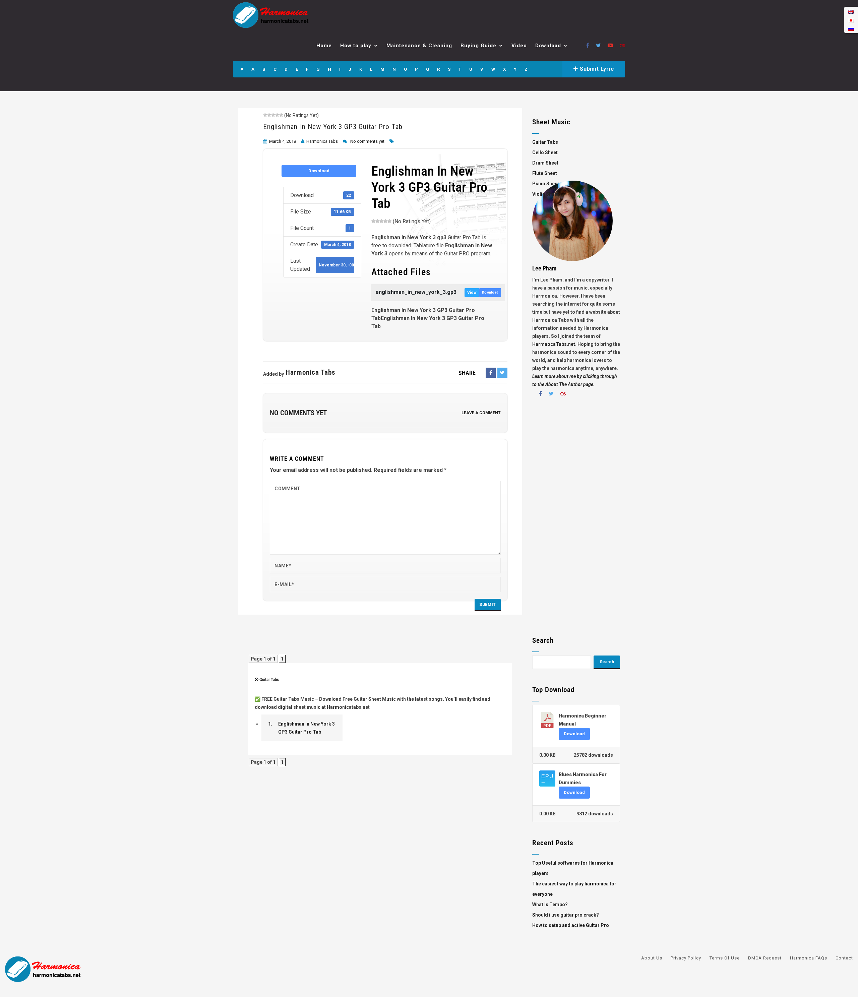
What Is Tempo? (550, 904)
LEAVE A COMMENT (481, 413)
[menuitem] (851, 11)
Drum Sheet (545, 163)
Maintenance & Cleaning (419, 46)
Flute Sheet (544, 173)
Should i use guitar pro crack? (565, 915)
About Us (651, 957)
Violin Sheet (545, 194)
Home (324, 46)
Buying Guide (478, 46)
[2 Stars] (269, 115)
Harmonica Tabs (322, 141)
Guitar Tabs (269, 679)
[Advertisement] (576, 519)
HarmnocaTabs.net (553, 344)
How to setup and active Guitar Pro (570, 925)
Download (548, 46)
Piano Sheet (545, 183)
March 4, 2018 (282, 141)
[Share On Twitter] (502, 372)
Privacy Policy (686, 957)
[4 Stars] (277, 115)
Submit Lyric (596, 69)
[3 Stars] (273, 115)
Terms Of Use (725, 957)
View (472, 292)
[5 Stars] (281, 115)
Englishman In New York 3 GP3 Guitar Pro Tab (333, 127)
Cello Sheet (545, 152)
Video (519, 46)
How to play (355, 46)
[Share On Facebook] (491, 372)
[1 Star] (265, 115)
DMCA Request (765, 957)
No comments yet (367, 141)
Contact (844, 957)
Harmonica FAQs (808, 957)
